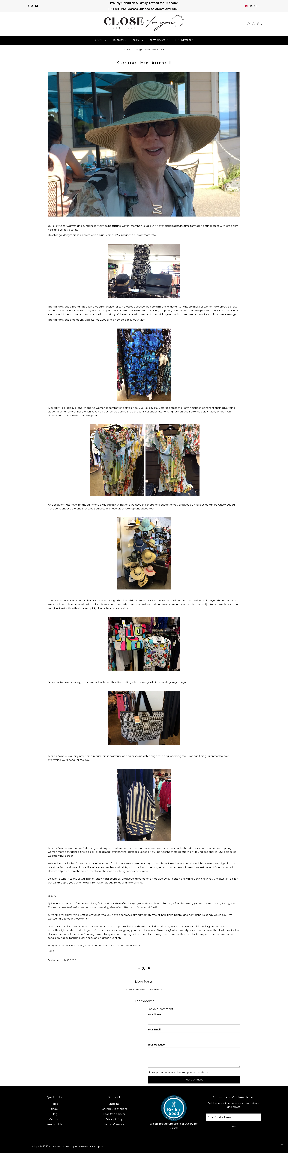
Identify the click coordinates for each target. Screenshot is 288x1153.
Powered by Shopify (91, 1146)
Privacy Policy (114, 1119)
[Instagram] (32, 6)
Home (127, 49)
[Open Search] (248, 24)
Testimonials (184, 40)
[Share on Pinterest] (149, 969)
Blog (54, 1114)
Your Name (154, 1014)
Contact (54, 1119)
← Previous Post (135, 989)
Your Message (156, 1044)
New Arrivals (159, 40)
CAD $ (253, 6)
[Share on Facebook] (139, 969)
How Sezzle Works (114, 1114)
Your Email (154, 1029)
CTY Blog (136, 49)
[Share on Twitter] (144, 969)
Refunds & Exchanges (114, 1109)
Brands (118, 40)
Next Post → (155, 989)
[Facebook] (28, 6)
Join (233, 1126)
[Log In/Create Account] (253, 24)
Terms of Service (114, 1124)
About (100, 40)
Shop (137, 40)
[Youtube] (36, 6)
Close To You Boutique (63, 1146)
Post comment (194, 1079)
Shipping (114, 1104)
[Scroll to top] (282, 1145)
